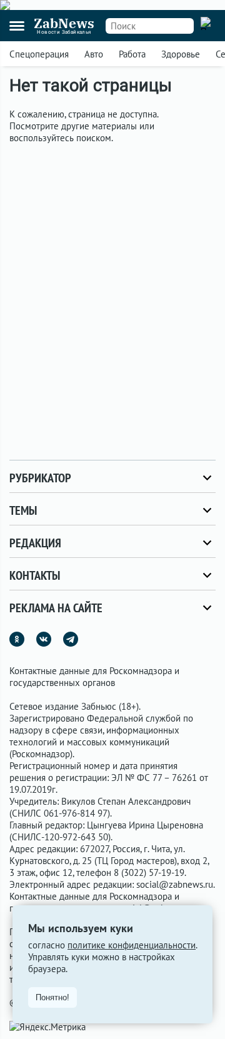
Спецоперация (39, 54)
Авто (93, 54)
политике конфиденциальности (132, 945)
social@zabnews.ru (174, 884)
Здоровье (180, 54)
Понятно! (52, 997)
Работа (132, 54)
